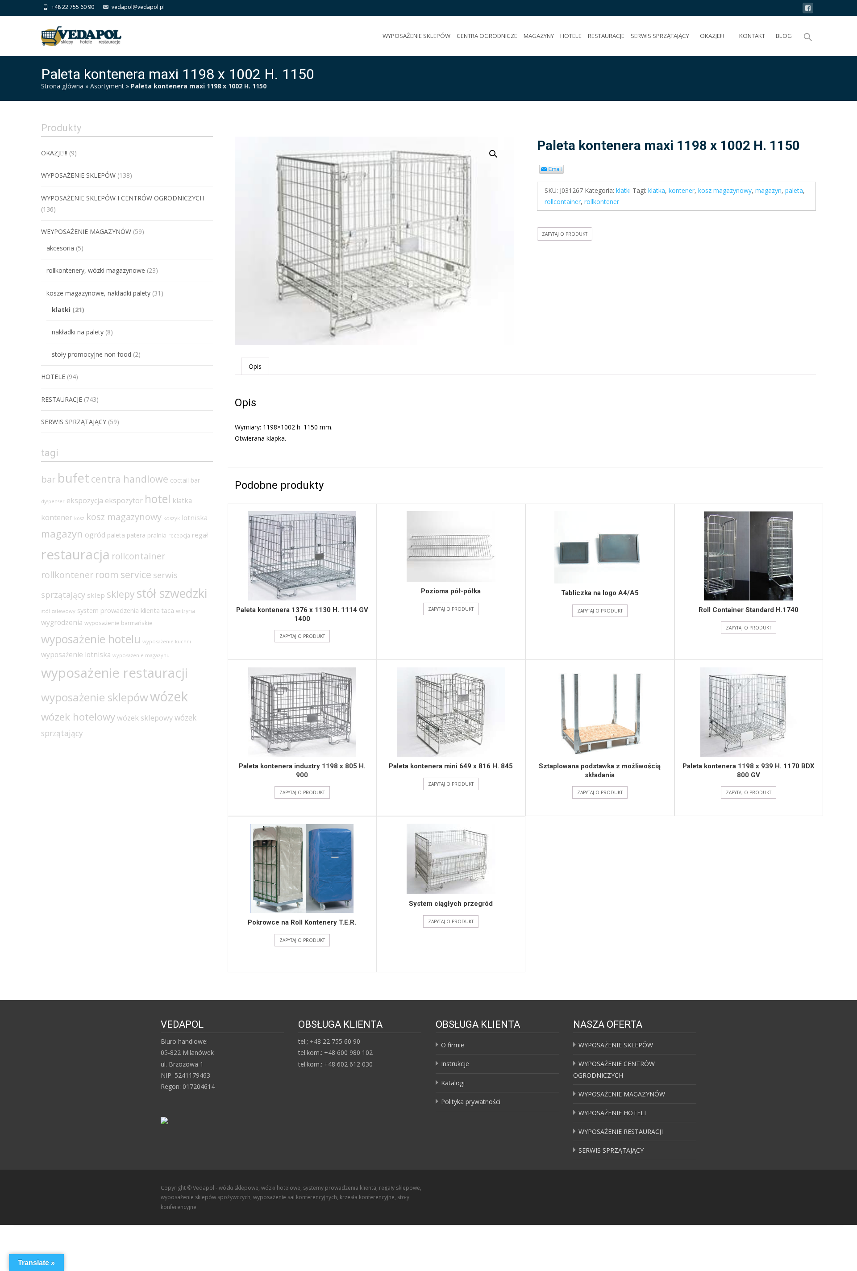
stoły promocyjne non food (91, 354)
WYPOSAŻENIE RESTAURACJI (620, 1131)
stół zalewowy (58, 611)
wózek (169, 696)
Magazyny (539, 36)
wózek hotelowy (78, 717)
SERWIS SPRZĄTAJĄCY (660, 36)
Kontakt (752, 36)
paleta (794, 190)
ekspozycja (85, 500)
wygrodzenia (62, 622)
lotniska (195, 517)
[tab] (255, 366)
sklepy (121, 594)
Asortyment (107, 86)
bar (48, 479)
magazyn (768, 190)
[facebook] (808, 9)
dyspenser (53, 501)
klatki (623, 190)
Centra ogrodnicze (487, 36)
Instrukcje (455, 1063)
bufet (73, 478)
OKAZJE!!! (712, 36)
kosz (79, 518)
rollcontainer (563, 201)
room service (123, 574)
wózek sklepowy (145, 718)
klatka (656, 190)
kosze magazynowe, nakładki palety (98, 293)
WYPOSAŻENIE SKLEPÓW (416, 36)
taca (168, 610)
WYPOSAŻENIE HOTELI (612, 1112)
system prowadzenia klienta (118, 610)
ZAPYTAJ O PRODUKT (564, 234)
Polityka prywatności (470, 1101)
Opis (255, 366)
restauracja (75, 554)
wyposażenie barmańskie (118, 623)
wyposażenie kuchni (166, 641)
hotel (158, 498)
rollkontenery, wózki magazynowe (95, 270)
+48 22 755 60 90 (72, 7)
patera (136, 535)
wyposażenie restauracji (114, 673)
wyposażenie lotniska (76, 654)
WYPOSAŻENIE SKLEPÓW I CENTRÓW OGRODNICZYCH (122, 198)
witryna (185, 611)
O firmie (452, 1045)
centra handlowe (129, 478)
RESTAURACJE (606, 36)
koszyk (171, 518)
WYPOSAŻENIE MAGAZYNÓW (621, 1094)
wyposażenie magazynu (141, 655)
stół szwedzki (172, 593)
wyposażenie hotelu (91, 638)
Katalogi (453, 1083)
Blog (784, 36)
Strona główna (62, 86)
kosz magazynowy (725, 190)
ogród (95, 535)
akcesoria (60, 248)
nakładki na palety (78, 332)
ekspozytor (124, 500)
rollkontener (601, 201)
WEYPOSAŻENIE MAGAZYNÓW (86, 231)
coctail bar (185, 480)
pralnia (156, 535)
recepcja (179, 535)
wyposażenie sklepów (94, 697)
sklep (96, 595)
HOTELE (571, 36)
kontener (682, 190)
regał (200, 534)
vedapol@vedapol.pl (138, 7)
